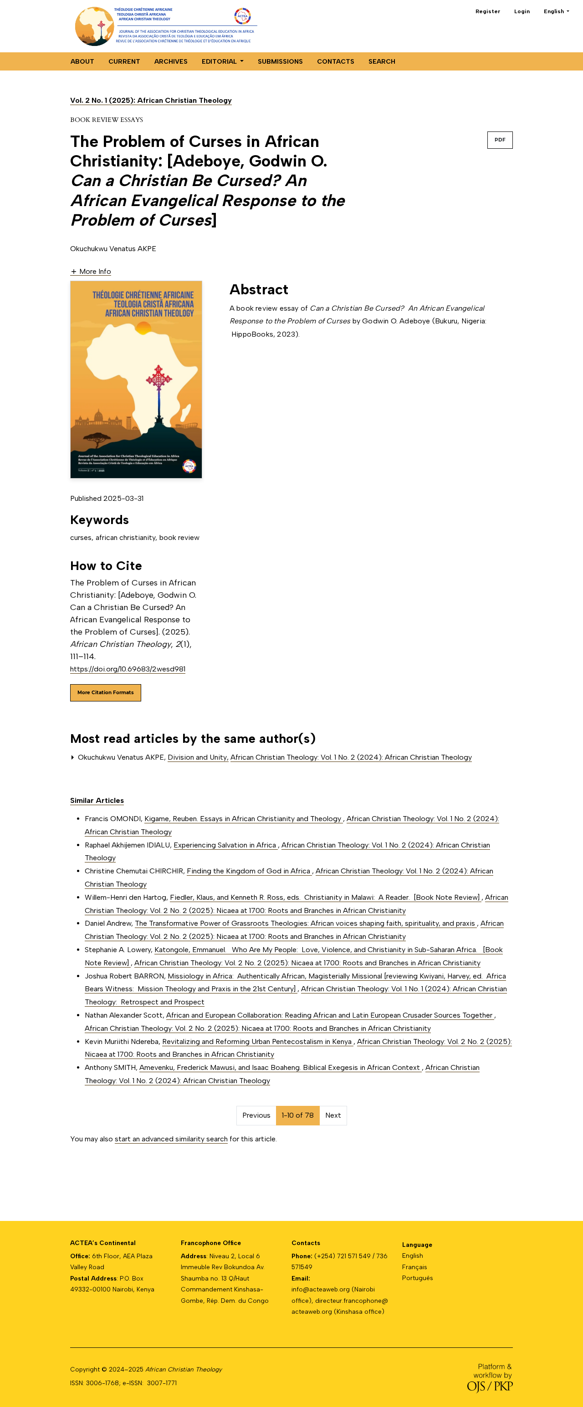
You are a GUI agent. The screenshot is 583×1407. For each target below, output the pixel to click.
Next (333, 1115)
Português (417, 1277)
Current (124, 62)
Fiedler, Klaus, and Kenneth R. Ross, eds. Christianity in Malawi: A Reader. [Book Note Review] (325, 897)
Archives (171, 62)
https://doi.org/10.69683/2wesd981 (127, 669)
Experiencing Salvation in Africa (226, 845)
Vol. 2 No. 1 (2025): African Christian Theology (151, 100)
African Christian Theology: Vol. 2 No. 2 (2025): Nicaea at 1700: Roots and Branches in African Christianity (307, 962)
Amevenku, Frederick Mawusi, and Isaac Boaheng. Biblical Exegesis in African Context (280, 1067)
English (412, 1255)
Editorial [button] (220, 62)
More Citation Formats (105, 693)
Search (381, 62)
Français (414, 1267)
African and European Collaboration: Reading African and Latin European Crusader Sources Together (330, 1015)
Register (488, 11)
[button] (90, 271)
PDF (500, 140)
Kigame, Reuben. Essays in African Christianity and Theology (243, 818)
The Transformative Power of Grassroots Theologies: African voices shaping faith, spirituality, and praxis (306, 923)
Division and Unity (198, 757)
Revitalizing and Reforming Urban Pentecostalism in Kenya (257, 1041)
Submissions (280, 62)
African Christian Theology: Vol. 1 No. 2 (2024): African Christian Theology (351, 757)
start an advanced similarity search (171, 1139)
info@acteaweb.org (321, 1289)
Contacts (335, 62)
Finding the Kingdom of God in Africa (249, 871)
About (82, 62)
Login (522, 11)
